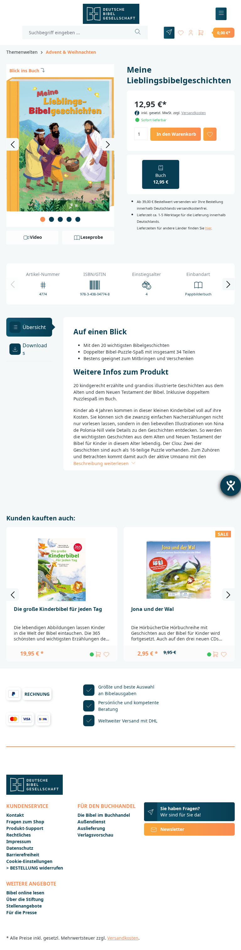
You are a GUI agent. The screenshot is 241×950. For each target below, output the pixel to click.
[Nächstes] (108, 144)
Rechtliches (18, 835)
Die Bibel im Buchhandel (104, 815)
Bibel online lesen (25, 893)
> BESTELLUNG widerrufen (34, 868)
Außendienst (91, 822)
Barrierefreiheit (22, 855)
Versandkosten (193, 112)
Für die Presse (21, 912)
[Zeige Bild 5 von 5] (77, 219)
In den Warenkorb (176, 134)
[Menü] (221, 14)
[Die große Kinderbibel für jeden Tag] (62, 569)
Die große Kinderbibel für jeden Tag (58, 609)
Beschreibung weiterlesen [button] (101, 463)
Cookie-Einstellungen (29, 861)
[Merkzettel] (181, 31)
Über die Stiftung (25, 899)
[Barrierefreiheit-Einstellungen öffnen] (230, 485)
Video (36, 237)
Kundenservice (27, 806)
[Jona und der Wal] (179, 569)
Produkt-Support (24, 828)
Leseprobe (91, 237)
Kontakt (15, 815)
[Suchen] (138, 32)
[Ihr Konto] (191, 31)
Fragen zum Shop (25, 822)
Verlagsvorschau (95, 835)
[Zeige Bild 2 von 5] (51, 219)
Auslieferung (91, 828)
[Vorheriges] (12, 144)
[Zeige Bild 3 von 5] (60, 219)
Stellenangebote (24, 906)
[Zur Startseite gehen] (111, 14)
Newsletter (172, 829)
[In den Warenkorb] (98, 654)
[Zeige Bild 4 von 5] (69, 219)
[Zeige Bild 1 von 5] (42, 219)
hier (208, 228)
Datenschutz (19, 848)
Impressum (18, 841)
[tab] (29, 327)
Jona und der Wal (152, 609)
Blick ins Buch (24, 71)
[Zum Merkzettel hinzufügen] (209, 134)
